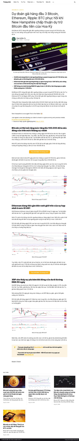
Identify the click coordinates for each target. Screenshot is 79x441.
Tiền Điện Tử (40, 2)
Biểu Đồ (48, 2)
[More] (53, 2)
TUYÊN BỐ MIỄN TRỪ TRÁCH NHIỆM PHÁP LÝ (11, 439)
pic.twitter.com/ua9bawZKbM (20, 119)
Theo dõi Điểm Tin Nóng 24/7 (39, 152)
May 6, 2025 (40, 121)
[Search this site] (75, 2)
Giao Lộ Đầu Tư (21, 38)
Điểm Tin (16, 2)
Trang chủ (7, 2)
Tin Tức (23, 2)
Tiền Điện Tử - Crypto (18, 9)
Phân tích (30, 2)
